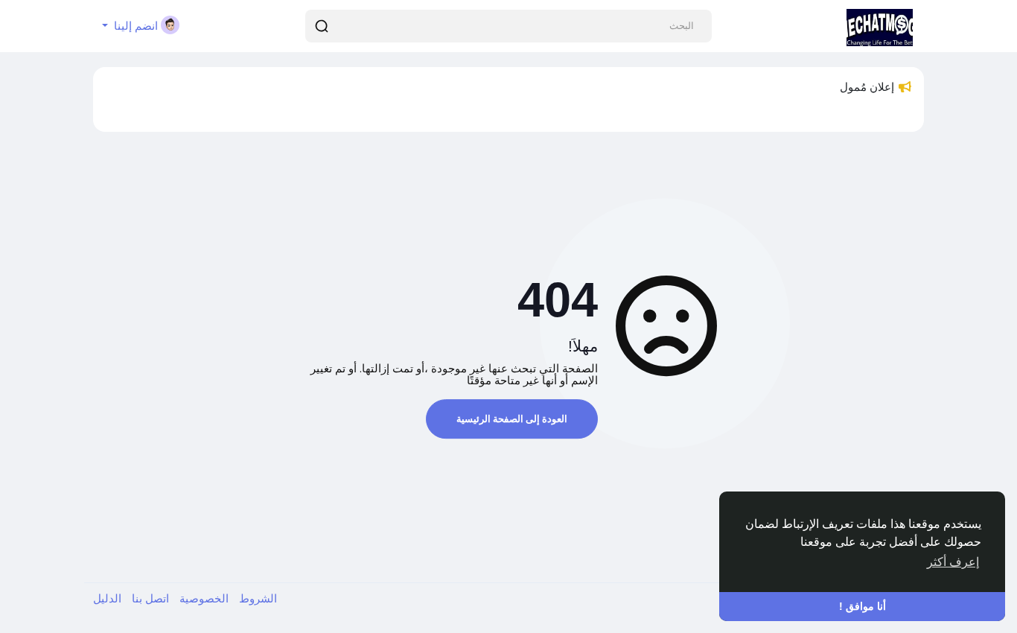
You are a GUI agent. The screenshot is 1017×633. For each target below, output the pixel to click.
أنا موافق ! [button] (862, 606)
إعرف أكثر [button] (953, 562)
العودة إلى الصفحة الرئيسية (511, 419)
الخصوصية (202, 598)
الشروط (256, 598)
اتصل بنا (149, 598)
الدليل (107, 598)
